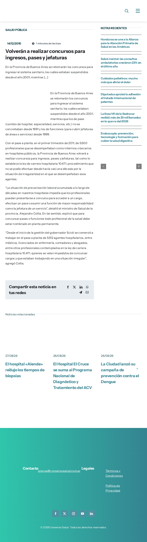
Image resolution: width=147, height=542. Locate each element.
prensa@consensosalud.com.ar (59, 471)
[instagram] (73, 513)
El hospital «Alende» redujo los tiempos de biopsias (24, 370)
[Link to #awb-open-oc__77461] (138, 11)
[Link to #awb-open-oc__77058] (127, 11)
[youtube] (82, 513)
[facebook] (55, 513)
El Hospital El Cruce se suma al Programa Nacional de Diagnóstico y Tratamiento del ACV (72, 376)
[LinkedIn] (81, 287)
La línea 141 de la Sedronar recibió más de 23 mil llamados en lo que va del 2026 (121, 117)
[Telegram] (80, 292)
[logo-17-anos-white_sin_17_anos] (73, 438)
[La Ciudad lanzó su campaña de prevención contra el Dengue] (121, 324)
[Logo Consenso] (34, 5)
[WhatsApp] (87, 287)
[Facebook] (68, 287)
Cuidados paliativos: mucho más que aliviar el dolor (119, 80)
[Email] (87, 292)
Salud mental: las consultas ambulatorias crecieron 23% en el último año (121, 62)
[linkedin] (91, 513)
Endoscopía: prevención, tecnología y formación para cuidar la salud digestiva (119, 137)
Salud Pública (16, 30)
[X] (74, 287)
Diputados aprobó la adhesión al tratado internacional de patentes (121, 98)
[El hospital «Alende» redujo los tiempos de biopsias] (25, 324)
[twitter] (64, 513)
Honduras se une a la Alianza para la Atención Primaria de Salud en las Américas (119, 43)
